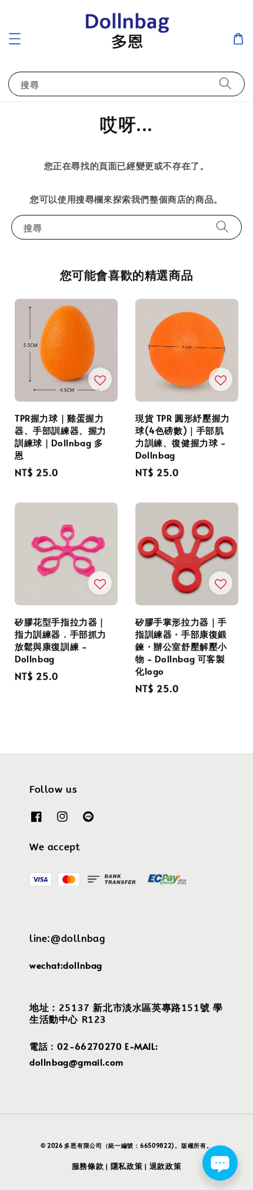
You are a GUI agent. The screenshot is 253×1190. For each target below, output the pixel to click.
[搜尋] (225, 83)
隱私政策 (127, 1166)
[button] (15, 39)
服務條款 (88, 1166)
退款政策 (165, 1166)
